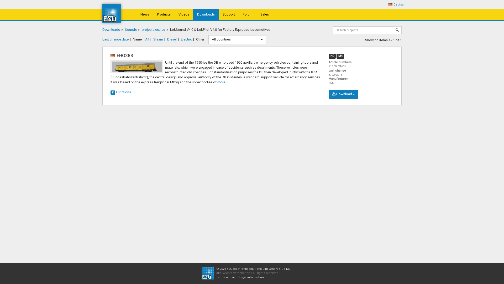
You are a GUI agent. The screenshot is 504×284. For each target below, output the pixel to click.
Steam (158, 39)
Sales (264, 14)
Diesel (172, 39)
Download (344, 94)
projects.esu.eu (153, 30)
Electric (186, 39)
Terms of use (225, 277)
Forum (248, 14)
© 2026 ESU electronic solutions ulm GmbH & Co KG (253, 269)
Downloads (206, 14)
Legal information (251, 277)
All (147, 39)
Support (229, 14)
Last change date (115, 39)
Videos (183, 14)
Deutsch (399, 4)
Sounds (131, 30)
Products (164, 14)
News (144, 14)
